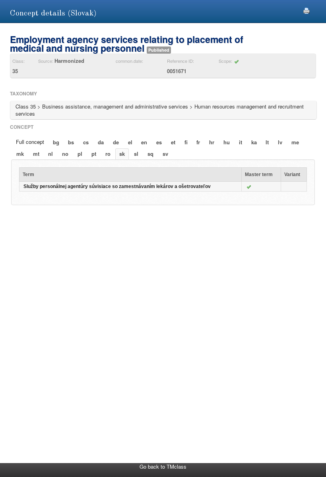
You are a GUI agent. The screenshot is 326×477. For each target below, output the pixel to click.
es (159, 142)
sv (165, 153)
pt (93, 153)
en (144, 142)
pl (80, 153)
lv (280, 142)
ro (108, 153)
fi (186, 142)
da (101, 142)
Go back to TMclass (163, 466)
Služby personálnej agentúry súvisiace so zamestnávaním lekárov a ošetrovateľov (117, 186)
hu (226, 142)
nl (50, 153)
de (116, 142)
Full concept (30, 141)
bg (56, 142)
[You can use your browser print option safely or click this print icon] (306, 10)
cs (86, 142)
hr (211, 142)
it (240, 142)
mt (36, 153)
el (130, 142)
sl (136, 153)
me (295, 142)
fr (198, 142)
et (173, 142)
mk (20, 153)
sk (122, 153)
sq (150, 153)
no (65, 153)
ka (254, 142)
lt (267, 142)
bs (71, 142)
